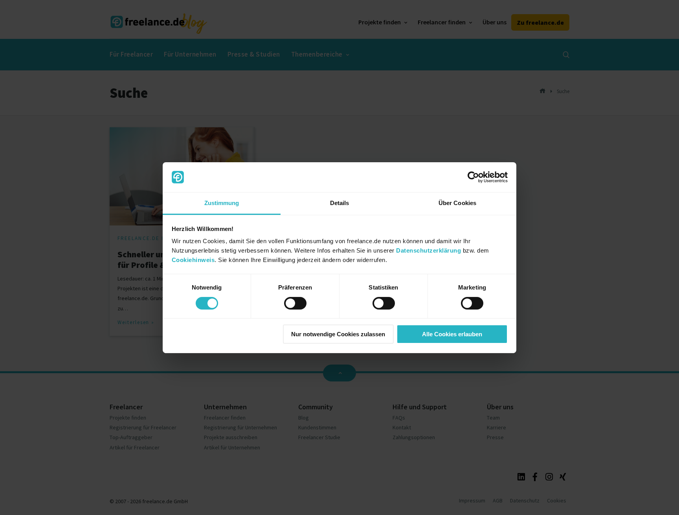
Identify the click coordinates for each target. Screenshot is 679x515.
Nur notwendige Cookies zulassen (338, 334)
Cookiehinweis (193, 260)
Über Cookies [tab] (457, 203)
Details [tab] (339, 203)
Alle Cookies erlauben (452, 334)
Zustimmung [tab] (221, 203)
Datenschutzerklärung (428, 250)
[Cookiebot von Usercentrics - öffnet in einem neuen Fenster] (473, 177)
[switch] (295, 303)
